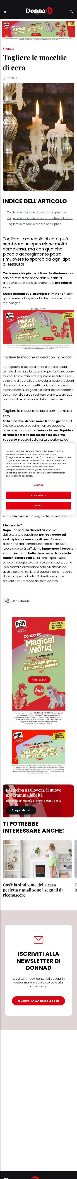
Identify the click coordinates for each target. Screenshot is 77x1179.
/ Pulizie (8, 49)
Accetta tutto (38, 495)
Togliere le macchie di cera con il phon (34, 224)
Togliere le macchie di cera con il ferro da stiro (40, 218)
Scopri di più (21, 810)
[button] (5, 11)
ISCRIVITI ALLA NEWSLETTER (38, 1001)
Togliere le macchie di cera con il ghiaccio (36, 212)
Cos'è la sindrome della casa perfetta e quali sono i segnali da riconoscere (33, 890)
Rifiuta (38, 505)
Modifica (39, 484)
